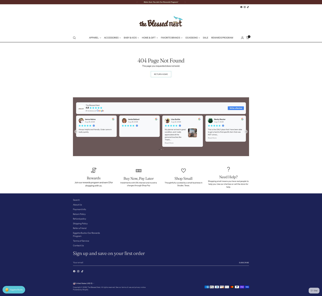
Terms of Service (81, 241)
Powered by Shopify (80, 290)
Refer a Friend (79, 228)
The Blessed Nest (93, 287)
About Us (77, 204)
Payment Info (79, 209)
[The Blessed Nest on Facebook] (241, 7)
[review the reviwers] (113, 119)
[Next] (185, 2)
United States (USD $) (84, 283)
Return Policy (79, 214)
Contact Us (78, 245)
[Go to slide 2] (161, 149)
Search (76, 200)
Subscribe (244, 263)
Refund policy (79, 219)
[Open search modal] (74, 37)
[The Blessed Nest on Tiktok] (248, 7)
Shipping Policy (80, 223)
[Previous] (137, 2)
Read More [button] (169, 143)
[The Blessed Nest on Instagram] (245, 7)
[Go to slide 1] (159, 149)
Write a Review (236, 108)
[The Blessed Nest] (161, 21)
